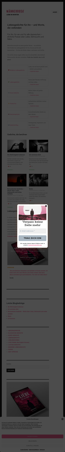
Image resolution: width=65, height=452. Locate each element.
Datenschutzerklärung (34, 245)
